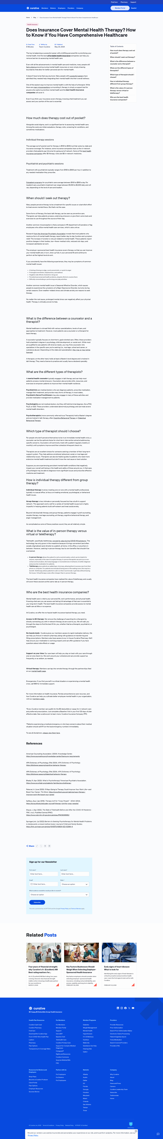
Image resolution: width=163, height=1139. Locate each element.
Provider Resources (116, 1025)
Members (45, 8)
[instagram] (122, 1010)
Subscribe (113, 1092)
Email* (31, 880)
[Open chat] (158, 1134)
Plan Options (33, 1046)
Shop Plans (32, 1077)
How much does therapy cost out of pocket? (122, 51)
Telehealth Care (61, 1040)
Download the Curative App (38, 1034)
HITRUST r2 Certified (81, 1125)
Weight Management (90, 1028)
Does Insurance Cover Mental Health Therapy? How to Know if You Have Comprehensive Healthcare (69, 17)
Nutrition (86, 1040)
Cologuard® (60, 1051)
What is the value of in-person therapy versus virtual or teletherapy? (121, 90)
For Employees (61, 1080)
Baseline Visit (60, 1037)
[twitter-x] (129, 1010)
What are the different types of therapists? (121, 69)
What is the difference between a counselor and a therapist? (122, 62)
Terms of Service (76, 908)
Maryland (86, 1095)
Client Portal (33, 1083)
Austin (85, 1077)
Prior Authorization (116, 1028)
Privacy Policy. (33, 1135)
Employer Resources (36, 1089)
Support (133, 2)
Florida (85, 1086)
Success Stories (34, 1092)
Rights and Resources (63, 1054)
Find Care (114, 2)
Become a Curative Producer (38, 1080)
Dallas (85, 1080)
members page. (39, 699)
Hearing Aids (87, 1049)
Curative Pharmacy (35, 1028)
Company (80, 8)
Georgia (85, 1089)
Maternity (86, 1043)
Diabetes (86, 1025)
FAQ (57, 1063)
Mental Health (87, 1031)
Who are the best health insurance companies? (119, 98)
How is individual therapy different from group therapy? (121, 82)
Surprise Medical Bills (63, 1060)
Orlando (85, 1101)
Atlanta (85, 1074)
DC (84, 1083)
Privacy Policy (64, 908)
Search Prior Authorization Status (121, 1031)
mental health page (38, 671)
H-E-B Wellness (88, 1037)
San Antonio (87, 1104)
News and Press (115, 1083)
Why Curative (114, 1074)
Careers (112, 1086)
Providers (71, 8)
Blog (34, 17)
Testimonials (114, 1095)
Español (133, 8)
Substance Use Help (90, 1046)
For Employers (61, 1074)
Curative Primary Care (63, 1043)
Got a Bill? (59, 1034)
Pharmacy (124, 2)
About (112, 1077)
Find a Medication (116, 1040)
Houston (86, 1092)
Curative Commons (62, 1057)
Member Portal (61, 1028)
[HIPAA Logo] (131, 1125)
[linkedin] (118, 1010)
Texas (85, 1110)
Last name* (63, 870)
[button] (37, 846)
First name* (32, 870)
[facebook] (125, 1010)
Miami (85, 1098)
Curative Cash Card (35, 1025)
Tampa (85, 1107)
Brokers (53, 8)
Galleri (85, 1052)
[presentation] (120, 8)
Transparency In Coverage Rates (39, 1049)
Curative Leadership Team (119, 1089)
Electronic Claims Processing (120, 1034)
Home (28, 17)
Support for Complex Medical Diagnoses (66, 1047)
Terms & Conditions (48, 1125)
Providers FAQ (115, 1046)
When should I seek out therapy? (122, 57)
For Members (60, 1025)
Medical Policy (69, 1125)
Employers (61, 8)
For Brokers (60, 1077)
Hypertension (87, 1034)
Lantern (31, 1040)
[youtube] (133, 1010)
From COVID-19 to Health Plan (39, 1037)
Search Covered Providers (119, 1043)
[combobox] (74, 884)
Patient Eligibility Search (118, 1037)
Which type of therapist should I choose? (122, 76)
